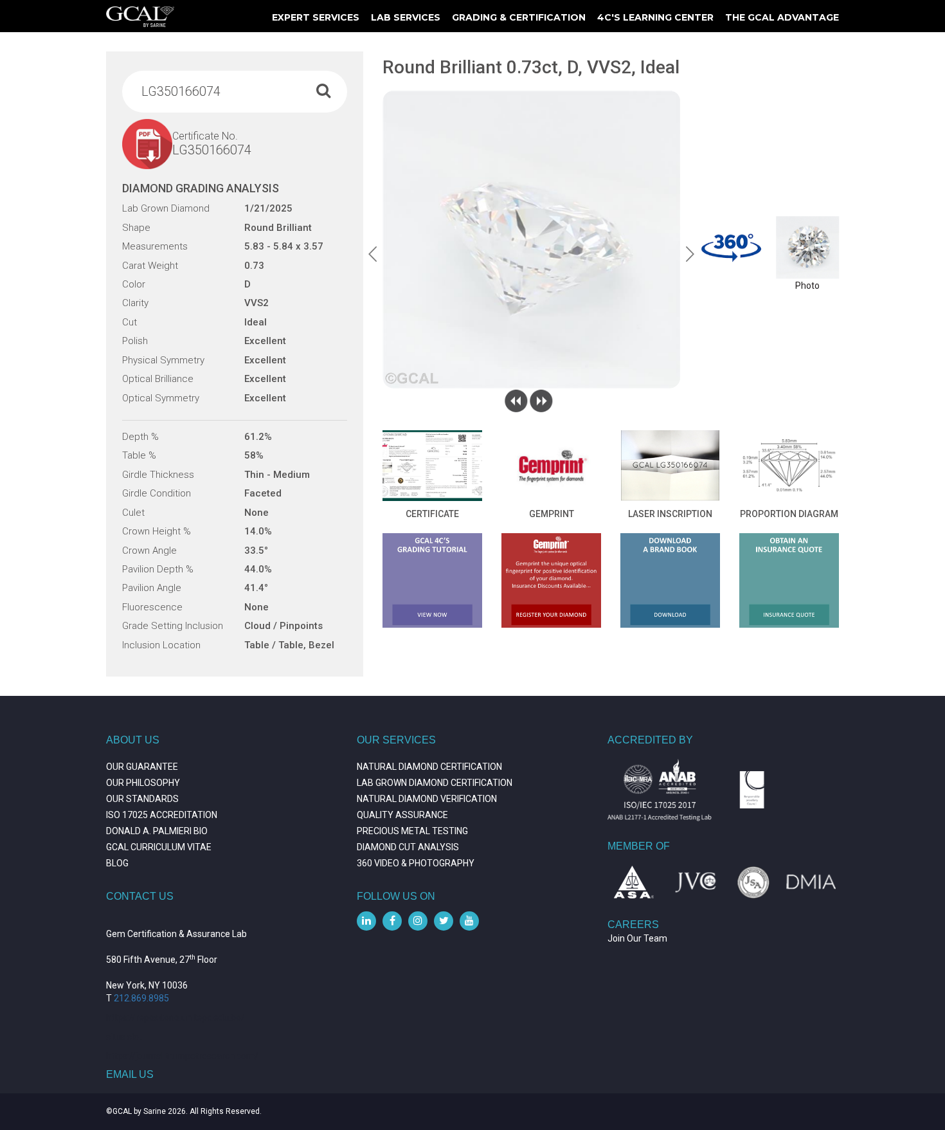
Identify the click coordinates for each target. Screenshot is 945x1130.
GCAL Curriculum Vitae (159, 847)
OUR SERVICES (396, 739)
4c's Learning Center (655, 17)
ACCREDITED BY (650, 739)
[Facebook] (392, 921)
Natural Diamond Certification (429, 766)
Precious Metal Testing (412, 831)
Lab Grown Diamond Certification (434, 783)
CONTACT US (140, 896)
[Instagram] (418, 921)
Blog (117, 863)
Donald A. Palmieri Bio (157, 831)
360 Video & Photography (415, 863)
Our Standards (142, 799)
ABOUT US (132, 739)
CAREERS (633, 924)
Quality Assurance (402, 815)
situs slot (124, 1037)
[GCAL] (140, 16)
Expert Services (315, 17)
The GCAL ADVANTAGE (782, 17)
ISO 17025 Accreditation (161, 815)
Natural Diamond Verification (427, 799)
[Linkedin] (366, 921)
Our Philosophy (143, 783)
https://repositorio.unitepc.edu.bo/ (175, 1017)
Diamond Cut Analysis (408, 847)
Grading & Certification (519, 17)
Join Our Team (637, 938)
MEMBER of (639, 846)
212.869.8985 (141, 998)
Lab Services (405, 17)
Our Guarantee (142, 766)
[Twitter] (443, 921)
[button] (373, 254)
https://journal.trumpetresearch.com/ (182, 1056)
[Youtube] (469, 921)
